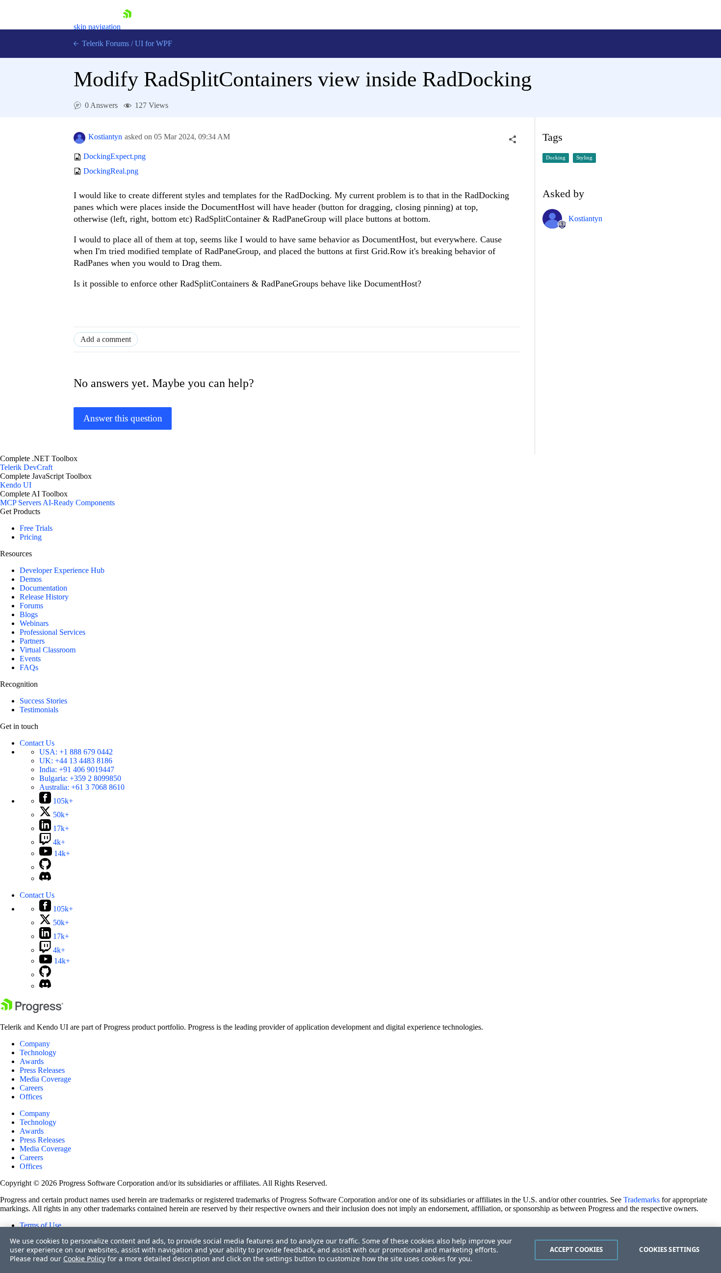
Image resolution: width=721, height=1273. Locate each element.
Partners (32, 641)
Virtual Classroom (48, 650)
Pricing (31, 537)
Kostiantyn (105, 136)
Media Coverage (45, 1079)
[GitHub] (45, 867)
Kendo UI (15, 485)
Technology (38, 1052)
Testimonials (39, 709)
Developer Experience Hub (62, 570)
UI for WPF (153, 43)
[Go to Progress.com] (32, 1010)
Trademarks (641, 1199)
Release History (44, 597)
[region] (360, 1250)
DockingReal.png (110, 171)
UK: (75, 760)
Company (35, 1043)
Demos (31, 579)
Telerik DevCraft (26, 467)
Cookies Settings (669, 1249)
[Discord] (45, 878)
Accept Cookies (576, 1249)
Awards (32, 1061)
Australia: (82, 787)
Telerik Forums (104, 43)
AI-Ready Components (79, 502)
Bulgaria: (80, 778)
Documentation (43, 588)
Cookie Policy (84, 1258)
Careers (31, 1088)
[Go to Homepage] (127, 27)
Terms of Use (40, 1225)
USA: (76, 752)
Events (30, 658)
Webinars (34, 623)
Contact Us (37, 743)
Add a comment (105, 339)
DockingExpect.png (114, 157)
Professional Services (52, 632)
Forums (31, 605)
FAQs (29, 667)
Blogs (29, 614)
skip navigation (97, 27)
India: (76, 769)
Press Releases (42, 1070)
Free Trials (36, 528)
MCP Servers (20, 502)
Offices (31, 1096)
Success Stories (43, 701)
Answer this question (122, 418)
